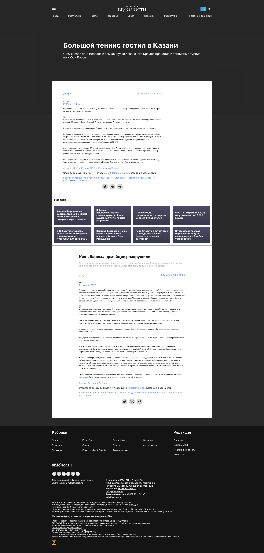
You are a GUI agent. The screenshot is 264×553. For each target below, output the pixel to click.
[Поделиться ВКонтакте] (112, 187)
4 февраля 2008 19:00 (173, 275)
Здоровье (112, 16)
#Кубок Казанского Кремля (104, 168)
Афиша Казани (120, 450)
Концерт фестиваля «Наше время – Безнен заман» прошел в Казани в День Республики (111, 235)
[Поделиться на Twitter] (105, 187)
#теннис (68, 168)
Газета (94, 16)
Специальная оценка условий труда (69, 530)
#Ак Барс (102, 383)
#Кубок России (81, 168)
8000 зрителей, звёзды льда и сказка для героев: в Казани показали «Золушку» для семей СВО (72, 235)
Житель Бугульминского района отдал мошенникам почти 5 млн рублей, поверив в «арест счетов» (72, 215)
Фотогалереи (150, 445)
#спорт (83, 383)
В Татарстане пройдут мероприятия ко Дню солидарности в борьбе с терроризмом (189, 235)
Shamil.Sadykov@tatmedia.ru (67, 482)
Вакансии (57, 450)
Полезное (149, 16)
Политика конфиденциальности (67, 527)
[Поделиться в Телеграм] (120, 187)
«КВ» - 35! (179, 454)
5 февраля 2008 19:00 (150, 93)
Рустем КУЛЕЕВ (71, 104)
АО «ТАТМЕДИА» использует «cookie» (70, 523)
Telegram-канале (121, 172)
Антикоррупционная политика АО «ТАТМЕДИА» (74, 532)
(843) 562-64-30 (127, 488)
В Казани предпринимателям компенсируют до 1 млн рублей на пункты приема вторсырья (110, 215)
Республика (74, 16)
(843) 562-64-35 (136, 494)
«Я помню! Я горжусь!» (199, 16)
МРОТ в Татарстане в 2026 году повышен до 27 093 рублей (190, 215)
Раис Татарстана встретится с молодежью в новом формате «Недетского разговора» (152, 235)
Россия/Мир (171, 16)
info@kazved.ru (114, 491)
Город (55, 16)
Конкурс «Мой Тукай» (94, 450)
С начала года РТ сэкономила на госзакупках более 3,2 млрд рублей (151, 215)
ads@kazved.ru (114, 497)
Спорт (131, 16)
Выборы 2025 (181, 445)
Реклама (178, 440)
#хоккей (92, 383)
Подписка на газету (184, 449)
